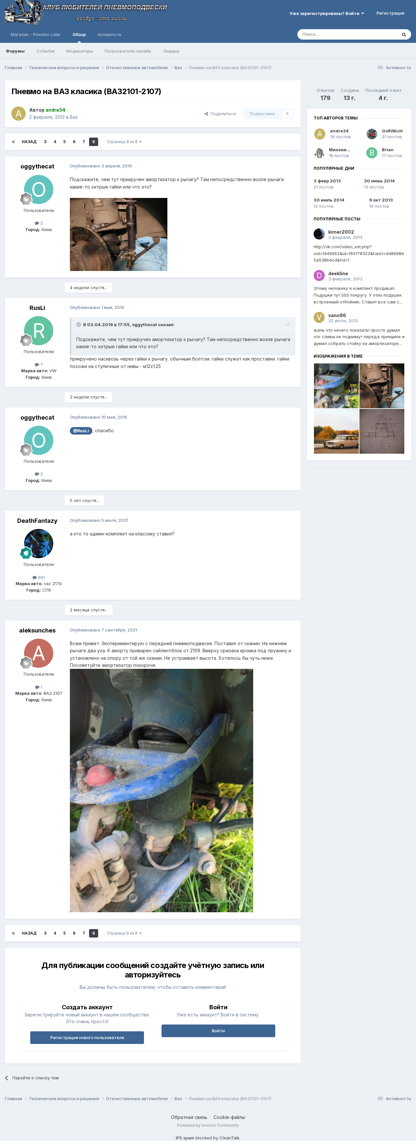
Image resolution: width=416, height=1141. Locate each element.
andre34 (339, 130)
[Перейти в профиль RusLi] (38, 330)
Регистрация (390, 13)
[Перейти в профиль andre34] (18, 113)
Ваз (74, 117)
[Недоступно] (118, 234)
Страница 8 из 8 (123, 141)
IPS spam (185, 1137)
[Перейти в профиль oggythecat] (38, 189)
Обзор (79, 34)
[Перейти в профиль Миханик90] (319, 152)
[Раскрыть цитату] (79, 324)
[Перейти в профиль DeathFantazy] (38, 543)
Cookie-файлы (229, 1117)
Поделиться (222, 113)
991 (41, 577)
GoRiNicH (392, 130)
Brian (388, 149)
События (45, 51)
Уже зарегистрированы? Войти (325, 13)
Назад (29, 141)
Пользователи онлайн (128, 51)
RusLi (37, 307)
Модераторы (79, 51)
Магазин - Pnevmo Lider (36, 34)
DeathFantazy (37, 520)
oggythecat (37, 166)
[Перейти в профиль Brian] (371, 152)
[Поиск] (404, 34)
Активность (110, 34)
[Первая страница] (13, 142)
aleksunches (37, 630)
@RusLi (81, 430)
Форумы (15, 51)
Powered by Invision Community (208, 1125)
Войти (218, 1030)
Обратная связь (189, 1117)
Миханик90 (342, 149)
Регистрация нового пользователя (87, 1037)
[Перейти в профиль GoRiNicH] (371, 134)
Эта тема (379, 34)
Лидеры (171, 51)
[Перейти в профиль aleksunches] (38, 653)
